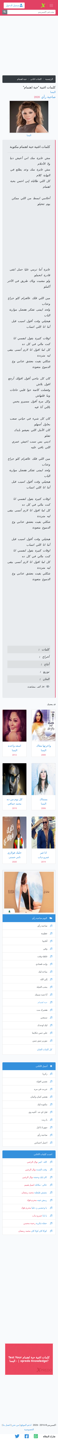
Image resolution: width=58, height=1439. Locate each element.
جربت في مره (40, 1089)
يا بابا (44, 1215)
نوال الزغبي (32, 1162)
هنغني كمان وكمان (38, 1096)
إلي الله (43, 979)
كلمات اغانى (36, 79)
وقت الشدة (41, 1169)
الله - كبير (42, 1162)
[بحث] (4, 12)
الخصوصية (29, 1429)
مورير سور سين (39, 1040)
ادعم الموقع (26, 1425)
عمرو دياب (37, 1215)
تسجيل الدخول (13, 5)
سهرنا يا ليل (42, 1127)
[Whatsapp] (36, 1437)
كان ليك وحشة (40, 1177)
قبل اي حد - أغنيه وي (38, 1112)
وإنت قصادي (41, 964)
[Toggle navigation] (51, 5)
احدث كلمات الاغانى (43, 1154)
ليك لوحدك (42, 1025)
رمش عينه (42, 1200)
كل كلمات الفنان (44, 1049)
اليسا (53, 92)
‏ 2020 (37, 97)
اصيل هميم (29, 1185)
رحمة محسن (29, 1223)
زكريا (45, 1074)
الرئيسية (49, 79)
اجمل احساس (40, 1142)
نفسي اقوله (41, 1081)
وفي (45, 948)
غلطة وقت (42, 956)
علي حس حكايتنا (39, 1033)
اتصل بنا (6, 1425)
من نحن (15, 1425)
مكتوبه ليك (42, 1104)
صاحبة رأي (48, 97)
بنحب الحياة (42, 987)
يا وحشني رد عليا (39, 1208)
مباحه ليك (42, 971)
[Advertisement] (29, 46)
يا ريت (44, 1119)
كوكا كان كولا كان (39, 1231)
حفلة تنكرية (41, 1223)
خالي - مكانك (40, 1185)
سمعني (43, 1017)
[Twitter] (17, 1437)
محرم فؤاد (32, 1200)
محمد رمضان (28, 1192)
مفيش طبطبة (40, 1192)
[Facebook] (27, 1437)
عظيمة (44, 933)
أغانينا (44, 941)
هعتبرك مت (42, 1010)
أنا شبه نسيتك (41, 994)
